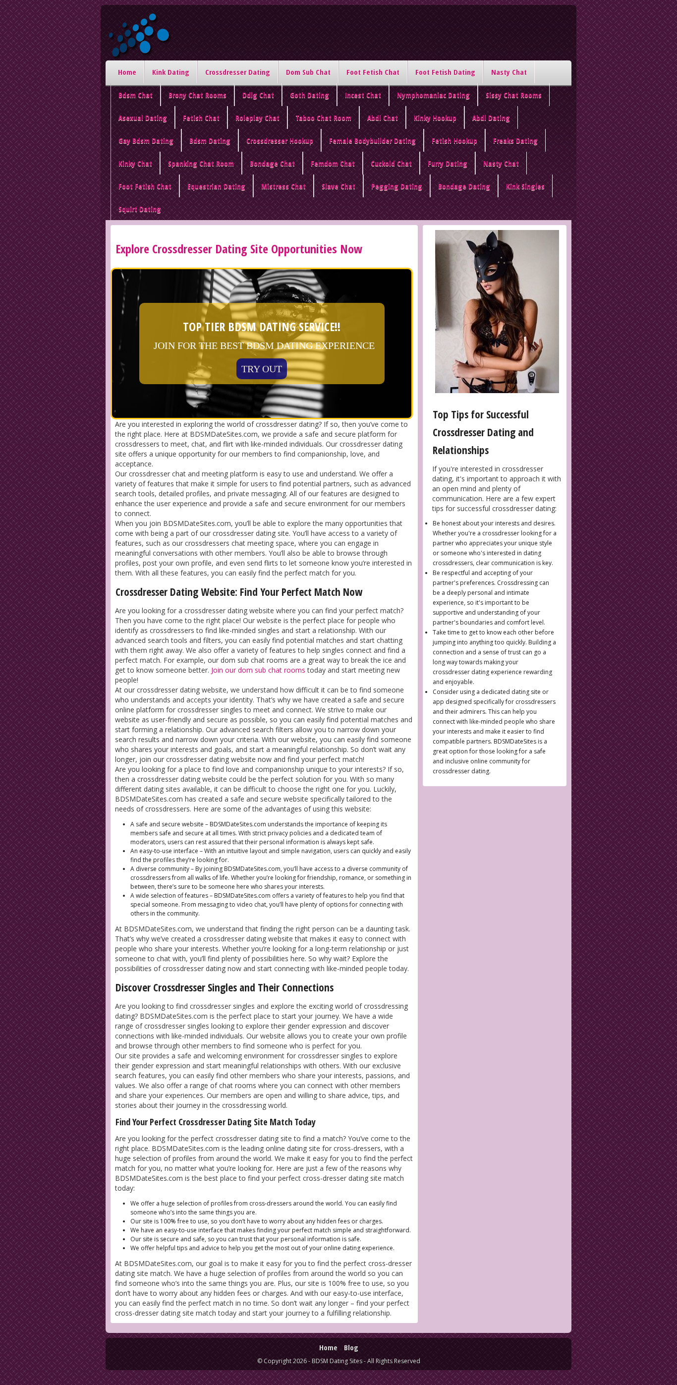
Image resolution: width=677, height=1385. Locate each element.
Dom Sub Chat (308, 72)
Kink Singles (525, 186)
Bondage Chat (272, 163)
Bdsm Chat (135, 95)
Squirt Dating (139, 209)
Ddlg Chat (258, 95)
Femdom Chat (333, 163)
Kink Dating (170, 72)
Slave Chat (338, 186)
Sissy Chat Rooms (514, 95)
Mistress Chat (283, 186)
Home (127, 72)
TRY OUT (261, 368)
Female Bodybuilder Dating (372, 140)
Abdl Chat (382, 117)
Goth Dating (309, 95)
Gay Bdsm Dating (145, 140)
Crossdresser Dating (237, 72)
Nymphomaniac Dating (433, 95)
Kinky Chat (135, 163)
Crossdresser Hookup (279, 140)
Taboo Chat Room (323, 117)
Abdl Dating (491, 117)
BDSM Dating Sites (337, 1361)
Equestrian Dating (216, 186)
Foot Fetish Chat (372, 72)
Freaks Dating (515, 140)
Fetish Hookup (454, 140)
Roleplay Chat (257, 117)
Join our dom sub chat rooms (258, 670)
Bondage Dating (464, 186)
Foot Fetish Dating (445, 72)
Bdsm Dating (209, 140)
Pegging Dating (396, 186)
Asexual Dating (142, 117)
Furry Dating (447, 163)
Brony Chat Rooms (197, 95)
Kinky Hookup (435, 117)
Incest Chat (363, 95)
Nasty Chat (509, 72)
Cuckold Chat (391, 163)
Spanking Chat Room (201, 163)
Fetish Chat (201, 117)
